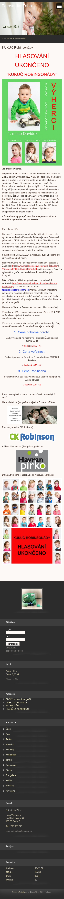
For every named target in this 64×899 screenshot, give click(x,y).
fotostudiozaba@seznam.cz (19, 831)
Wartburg (10, 749)
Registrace (11, 647)
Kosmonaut (11, 765)
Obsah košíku (12, 679)
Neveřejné (10, 791)
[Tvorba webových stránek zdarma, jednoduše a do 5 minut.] (29, 892)
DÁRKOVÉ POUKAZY (16, 702)
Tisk (41, 892)
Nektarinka (11, 754)
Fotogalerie (11, 775)
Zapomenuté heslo (14, 651)
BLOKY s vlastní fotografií (18, 699)
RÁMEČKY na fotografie (17, 709)
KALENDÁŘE (12, 705)
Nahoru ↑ (48, 892)
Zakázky (10, 785)
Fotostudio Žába (17, 5)
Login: (8, 629)
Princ (8, 734)
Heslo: (9, 636)
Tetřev (9, 739)
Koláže (9, 780)
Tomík (9, 760)
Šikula (9, 770)
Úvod (4, 38)
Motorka (9, 744)
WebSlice (35, 892)
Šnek (8, 729)
